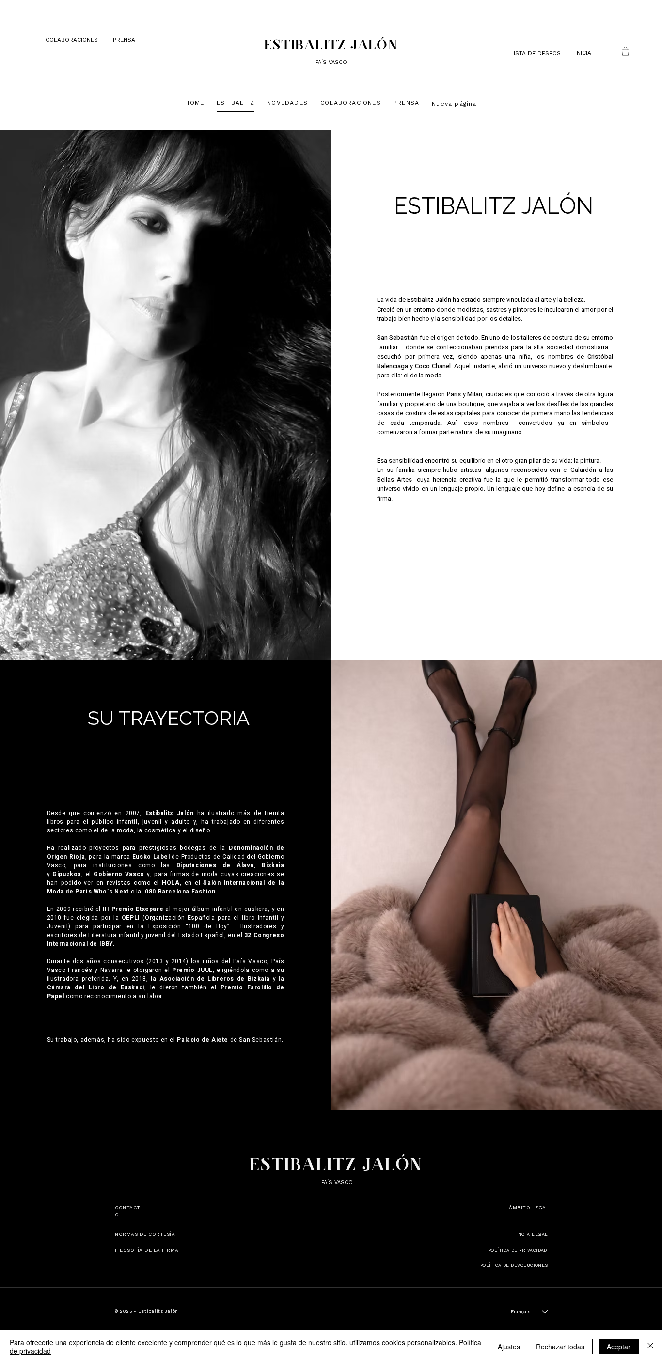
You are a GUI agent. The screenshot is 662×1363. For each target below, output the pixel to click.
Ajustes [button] (509, 1346)
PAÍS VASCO (329, 62)
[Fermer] (650, 1346)
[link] (625, 51)
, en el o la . (165, 887)
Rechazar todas (560, 1346)
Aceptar (618, 1346)
